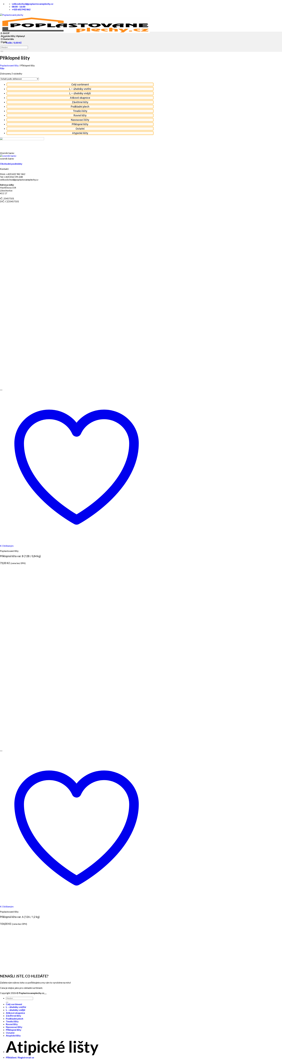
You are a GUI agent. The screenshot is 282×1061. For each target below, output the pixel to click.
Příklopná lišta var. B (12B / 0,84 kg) (20, 556)
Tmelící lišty (80, 111)
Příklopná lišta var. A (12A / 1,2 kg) (20, 916)
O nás (4, 41)
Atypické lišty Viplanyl (13, 36)
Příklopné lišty (80, 124)
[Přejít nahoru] (45, 993)
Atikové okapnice (80, 97)
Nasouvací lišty (80, 119)
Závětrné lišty (80, 102)
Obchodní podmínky (11, 163)
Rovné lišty (80, 115)
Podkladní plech (80, 106)
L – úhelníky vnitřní (80, 88)
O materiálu (7, 39)
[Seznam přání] (1, 750)
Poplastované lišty (9, 65)
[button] (2, 68)
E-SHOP (5, 33)
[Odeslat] (2, 51)
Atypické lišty (80, 133)
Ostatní (80, 128)
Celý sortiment (80, 84)
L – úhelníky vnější (80, 93)
